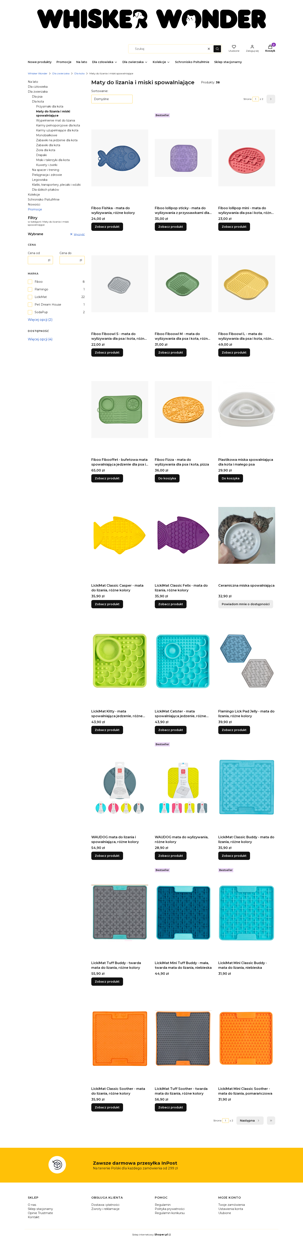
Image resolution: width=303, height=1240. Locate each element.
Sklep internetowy (150, 1234)
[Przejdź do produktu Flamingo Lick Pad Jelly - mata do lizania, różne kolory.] (246, 661)
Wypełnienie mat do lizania (55, 120)
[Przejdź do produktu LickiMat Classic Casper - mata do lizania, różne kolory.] (119, 535)
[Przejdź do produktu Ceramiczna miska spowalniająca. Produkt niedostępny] (246, 535)
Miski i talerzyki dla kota (53, 160)
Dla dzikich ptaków (45, 189)
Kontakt (33, 1217)
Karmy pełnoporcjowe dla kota (58, 125)
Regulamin (163, 1205)
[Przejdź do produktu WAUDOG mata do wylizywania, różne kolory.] (183, 787)
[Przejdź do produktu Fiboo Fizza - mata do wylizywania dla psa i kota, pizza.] (183, 409)
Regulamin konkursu (170, 1213)
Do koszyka (167, 478)
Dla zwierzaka (60, 73)
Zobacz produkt (107, 227)
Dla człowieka (38, 87)
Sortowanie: (99, 91)
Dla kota (79, 73)
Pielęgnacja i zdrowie (47, 175)
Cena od (34, 253)
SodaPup (41, 312)
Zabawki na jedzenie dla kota (57, 140)
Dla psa (37, 96)
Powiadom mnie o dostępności (246, 604)
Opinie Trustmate (40, 1213)
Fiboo (39, 282)
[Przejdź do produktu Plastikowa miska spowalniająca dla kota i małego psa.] (246, 409)
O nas (32, 1205)
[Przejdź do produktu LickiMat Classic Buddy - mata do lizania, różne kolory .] (246, 787)
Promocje (35, 209)
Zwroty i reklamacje (105, 1209)
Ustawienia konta (230, 1209)
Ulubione (224, 1213)
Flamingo (41, 289)
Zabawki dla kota (48, 145)
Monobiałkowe (46, 135)
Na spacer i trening (45, 170)
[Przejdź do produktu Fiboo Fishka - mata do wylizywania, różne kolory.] (119, 158)
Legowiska (39, 180)
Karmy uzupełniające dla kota (57, 130)
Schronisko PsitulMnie (44, 199)
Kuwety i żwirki (46, 165)
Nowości (34, 204)
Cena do (66, 253)
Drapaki (41, 155)
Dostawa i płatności (105, 1205)
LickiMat (41, 297)
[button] (217, 48)
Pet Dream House (48, 304)
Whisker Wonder (37, 73)
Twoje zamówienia (231, 1205)
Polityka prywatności (169, 1209)
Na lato (33, 82)
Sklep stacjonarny (40, 1209)
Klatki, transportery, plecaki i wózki (56, 185)
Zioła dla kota (45, 150)
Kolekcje (34, 194)
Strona (247, 98)
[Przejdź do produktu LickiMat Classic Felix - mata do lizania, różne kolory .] (183, 535)
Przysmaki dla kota (49, 106)
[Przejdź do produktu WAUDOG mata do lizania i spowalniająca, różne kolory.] (119, 787)
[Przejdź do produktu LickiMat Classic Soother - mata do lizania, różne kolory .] (119, 1038)
